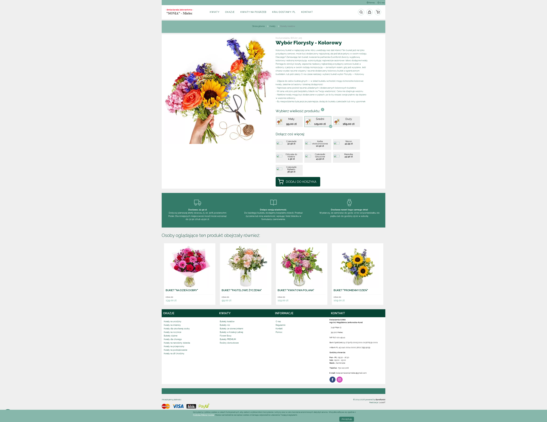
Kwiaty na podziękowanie (175, 350)
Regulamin (280, 325)
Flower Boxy (225, 336)
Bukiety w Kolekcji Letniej (231, 332)
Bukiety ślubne (170, 336)
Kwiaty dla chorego (173, 339)
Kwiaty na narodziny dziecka (177, 343)
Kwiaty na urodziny (172, 321)
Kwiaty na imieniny (172, 325)
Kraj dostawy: (283, 12)
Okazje (230, 12)
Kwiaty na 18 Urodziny (174, 353)
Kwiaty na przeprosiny (174, 346)
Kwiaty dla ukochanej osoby (177, 328)
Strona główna (258, 26)
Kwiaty (214, 12)
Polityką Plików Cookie (203, 415)
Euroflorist (380, 400)
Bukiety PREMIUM (228, 339)
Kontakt (307, 12)
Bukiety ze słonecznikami (231, 328)
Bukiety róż (225, 325)
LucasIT (382, 402)
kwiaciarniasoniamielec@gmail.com (351, 373)
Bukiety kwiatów (227, 321)
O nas (382, 3)
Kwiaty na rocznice (172, 332)
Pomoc (372, 3)
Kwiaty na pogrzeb (253, 12)
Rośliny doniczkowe (229, 343)
